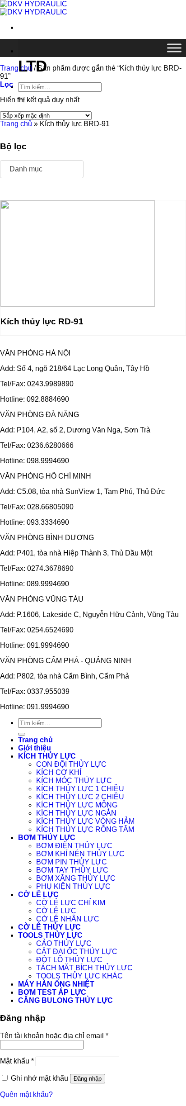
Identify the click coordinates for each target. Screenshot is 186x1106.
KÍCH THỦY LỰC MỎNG (76, 805)
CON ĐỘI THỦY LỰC (71, 764)
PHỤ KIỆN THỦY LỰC (73, 886)
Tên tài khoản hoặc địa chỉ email (54, 1036)
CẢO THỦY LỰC (64, 943)
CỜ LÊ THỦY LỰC (49, 927)
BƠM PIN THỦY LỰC (71, 862)
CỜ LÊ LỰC (38, 894)
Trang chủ (16, 68)
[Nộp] (21, 734)
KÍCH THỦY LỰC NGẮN (76, 813)
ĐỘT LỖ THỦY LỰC (69, 960)
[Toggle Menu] (174, 47)
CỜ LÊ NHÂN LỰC (67, 919)
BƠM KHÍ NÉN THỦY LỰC (80, 854)
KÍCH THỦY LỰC (47, 756)
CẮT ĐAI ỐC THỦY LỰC (76, 951)
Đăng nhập (88, 1078)
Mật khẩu (17, 1061)
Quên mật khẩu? (26, 1094)
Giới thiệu (34, 748)
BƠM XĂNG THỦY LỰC (76, 878)
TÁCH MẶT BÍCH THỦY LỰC (84, 968)
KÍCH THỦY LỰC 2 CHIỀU (80, 797)
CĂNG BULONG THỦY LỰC (65, 1000)
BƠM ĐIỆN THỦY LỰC (74, 846)
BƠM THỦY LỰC (46, 837)
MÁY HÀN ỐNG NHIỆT (56, 984)
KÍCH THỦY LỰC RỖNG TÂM (85, 829)
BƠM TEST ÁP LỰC (52, 992)
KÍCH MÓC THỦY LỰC (74, 780)
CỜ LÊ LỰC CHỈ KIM (70, 903)
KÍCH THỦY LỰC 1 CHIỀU (80, 789)
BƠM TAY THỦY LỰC (72, 870)
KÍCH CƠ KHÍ (58, 772)
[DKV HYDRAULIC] (33, 8)
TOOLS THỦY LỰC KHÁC (79, 976)
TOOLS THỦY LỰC (50, 935)
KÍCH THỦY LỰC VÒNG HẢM (85, 821)
